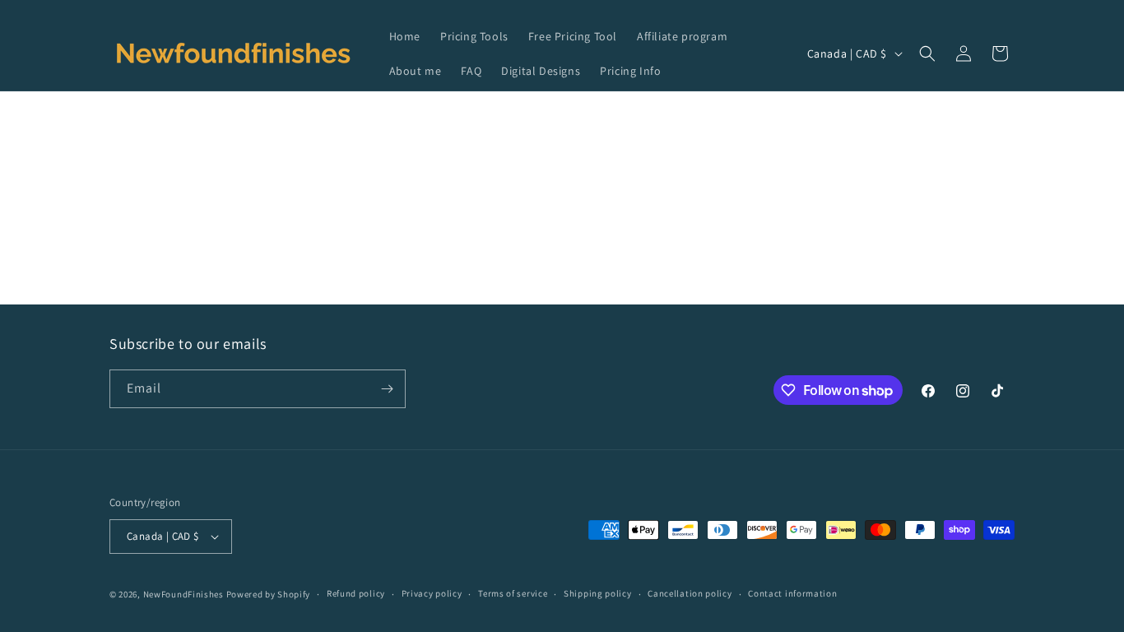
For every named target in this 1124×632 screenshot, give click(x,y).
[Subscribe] (387, 388)
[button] (927, 53)
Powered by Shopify (268, 594)
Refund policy (356, 593)
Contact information (792, 593)
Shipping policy (598, 593)
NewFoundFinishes (183, 594)
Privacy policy (432, 593)
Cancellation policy (690, 593)
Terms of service (512, 593)
